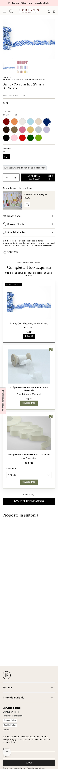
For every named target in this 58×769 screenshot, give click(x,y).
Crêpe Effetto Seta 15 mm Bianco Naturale (29, 389)
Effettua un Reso (11, 712)
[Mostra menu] (4, 11)
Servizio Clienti (15, 224)
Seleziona (11, 468)
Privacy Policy (10, 720)
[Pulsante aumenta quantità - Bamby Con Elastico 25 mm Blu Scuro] (16, 177)
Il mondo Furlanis (13, 697)
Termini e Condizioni (13, 716)
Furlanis (8, 687)
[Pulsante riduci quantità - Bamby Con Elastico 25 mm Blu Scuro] (6, 177)
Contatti (6, 729)
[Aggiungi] (27, 204)
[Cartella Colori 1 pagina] (12, 200)
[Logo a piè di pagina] (7, 675)
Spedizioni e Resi (16, 232)
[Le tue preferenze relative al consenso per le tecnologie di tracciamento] (3, 401)
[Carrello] (54, 11)
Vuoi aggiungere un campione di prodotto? (24, 168)
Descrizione (14, 216)
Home (5, 77)
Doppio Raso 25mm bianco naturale (28, 454)
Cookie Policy (10, 725)
